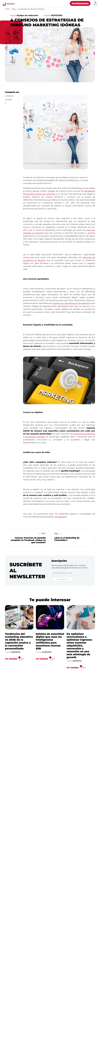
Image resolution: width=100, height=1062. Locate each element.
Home (7, 9)
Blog (13, 9)
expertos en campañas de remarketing (71, 303)
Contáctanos (80, 3)
